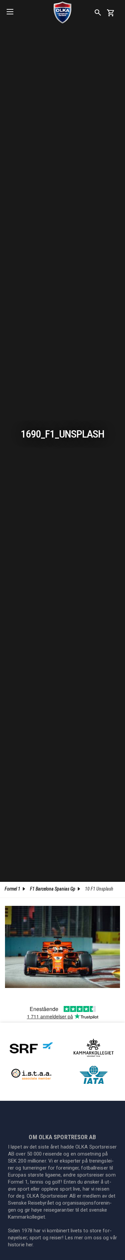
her (29, 1245)
